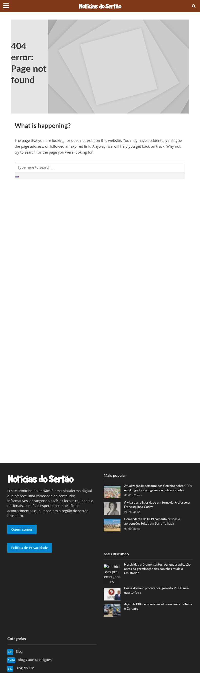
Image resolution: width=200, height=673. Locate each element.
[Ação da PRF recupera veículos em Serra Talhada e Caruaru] (112, 610)
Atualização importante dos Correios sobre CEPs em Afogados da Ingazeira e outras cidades (158, 488)
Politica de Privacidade (29, 547)
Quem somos (22, 529)
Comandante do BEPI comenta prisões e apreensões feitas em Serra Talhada (152, 521)
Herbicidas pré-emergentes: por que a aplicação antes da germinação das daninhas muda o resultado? (157, 569)
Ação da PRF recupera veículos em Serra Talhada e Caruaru (158, 607)
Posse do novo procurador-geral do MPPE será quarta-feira (156, 590)
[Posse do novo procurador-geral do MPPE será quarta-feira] (112, 593)
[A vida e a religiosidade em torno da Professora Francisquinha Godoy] (112, 508)
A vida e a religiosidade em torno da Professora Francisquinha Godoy (157, 505)
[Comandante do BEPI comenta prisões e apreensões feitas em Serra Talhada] (112, 524)
